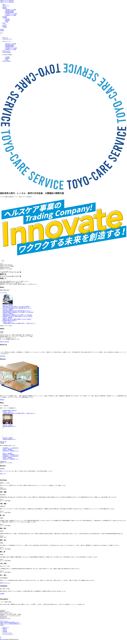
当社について (6, 627)
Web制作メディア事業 (10, 15)
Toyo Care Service (4, 639)
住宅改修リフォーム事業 (11, 13)
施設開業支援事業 (9, 12)
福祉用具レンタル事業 (10, 9)
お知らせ (5, 630)
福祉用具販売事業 (9, 11)
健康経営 (7, 20)
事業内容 (5, 628)
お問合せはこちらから (5, 618)
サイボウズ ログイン (7, 633)
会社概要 (7, 19)
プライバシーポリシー (8, 634)
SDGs (6, 21)
